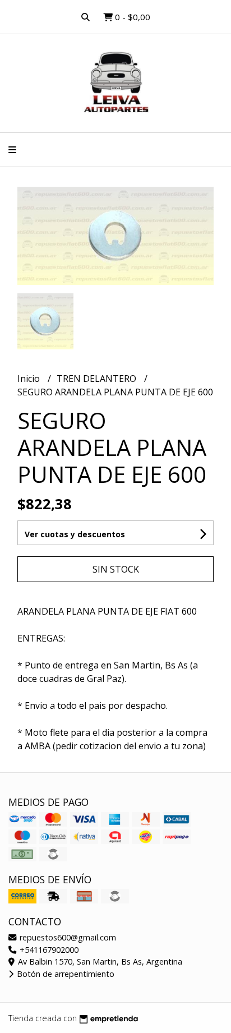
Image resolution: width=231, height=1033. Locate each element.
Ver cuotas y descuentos (75, 534)
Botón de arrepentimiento (64, 974)
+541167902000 (47, 949)
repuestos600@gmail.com (66, 937)
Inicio (29, 378)
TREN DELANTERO (97, 378)
